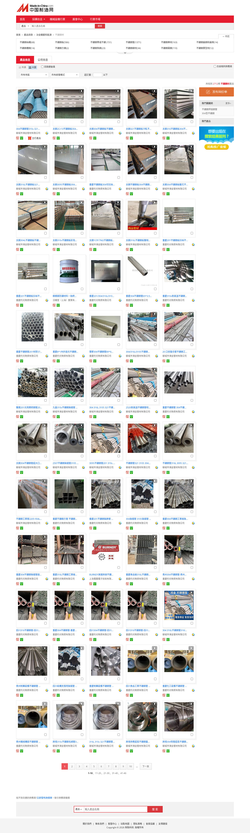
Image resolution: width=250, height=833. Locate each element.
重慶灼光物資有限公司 (100, 188)
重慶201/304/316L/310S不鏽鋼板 (102, 296)
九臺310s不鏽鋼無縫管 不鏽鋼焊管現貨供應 (65, 407)
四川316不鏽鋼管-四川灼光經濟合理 (139, 630)
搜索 (100, 26)
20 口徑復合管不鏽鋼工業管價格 (175, 351)
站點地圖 (125, 823)
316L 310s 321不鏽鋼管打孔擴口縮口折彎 (102, 741)
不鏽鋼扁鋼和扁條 (205, 42)
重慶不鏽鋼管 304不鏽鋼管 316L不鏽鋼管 (175, 407)
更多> (228, 103)
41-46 (123, 773)
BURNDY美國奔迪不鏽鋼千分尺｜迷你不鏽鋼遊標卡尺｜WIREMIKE (102, 574)
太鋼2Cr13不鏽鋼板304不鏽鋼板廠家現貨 (65, 128)
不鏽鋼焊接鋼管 (209, 109)
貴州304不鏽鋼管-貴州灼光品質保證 (175, 574)
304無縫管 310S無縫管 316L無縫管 (139, 518)
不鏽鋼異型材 (203, 48)
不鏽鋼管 (130, 42)
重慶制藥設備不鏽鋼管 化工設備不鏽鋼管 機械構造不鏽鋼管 (102, 686)
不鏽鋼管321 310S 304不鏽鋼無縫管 (139, 463)
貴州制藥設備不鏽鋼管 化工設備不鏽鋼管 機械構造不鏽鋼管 (29, 686)
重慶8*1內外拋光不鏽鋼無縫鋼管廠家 (65, 351)
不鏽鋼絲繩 (25, 42)
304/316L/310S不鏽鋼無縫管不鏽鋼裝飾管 (139, 351)
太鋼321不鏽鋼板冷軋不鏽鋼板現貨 (139, 128)
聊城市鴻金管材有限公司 (28, 133)
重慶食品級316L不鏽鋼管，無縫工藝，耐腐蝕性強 (139, 574)
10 (130, 766)
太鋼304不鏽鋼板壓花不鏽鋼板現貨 (175, 184)
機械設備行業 (57, 19)
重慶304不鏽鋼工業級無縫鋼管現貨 (175, 518)
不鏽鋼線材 (131, 48)
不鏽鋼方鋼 (60, 48)
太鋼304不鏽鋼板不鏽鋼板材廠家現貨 (102, 128)
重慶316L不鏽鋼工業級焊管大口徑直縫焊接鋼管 (65, 574)
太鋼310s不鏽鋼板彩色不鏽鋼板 (65, 240)
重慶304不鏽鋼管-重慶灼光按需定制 (65, 630)
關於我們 (87, 823)
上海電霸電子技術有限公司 (102, 578)
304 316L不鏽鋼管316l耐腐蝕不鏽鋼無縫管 (175, 630)
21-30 (106, 773)
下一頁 (145, 766)
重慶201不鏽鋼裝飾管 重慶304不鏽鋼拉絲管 (102, 518)
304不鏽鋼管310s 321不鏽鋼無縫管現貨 (29, 128)
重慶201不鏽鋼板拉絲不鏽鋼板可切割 (175, 240)
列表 (24, 67)
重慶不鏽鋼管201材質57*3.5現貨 (29, 351)
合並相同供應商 (224, 66)
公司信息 (43, 59)
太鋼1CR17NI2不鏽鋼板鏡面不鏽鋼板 (102, 240)
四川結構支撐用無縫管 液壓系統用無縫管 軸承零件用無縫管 (65, 686)
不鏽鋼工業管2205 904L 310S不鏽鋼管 (29, 518)
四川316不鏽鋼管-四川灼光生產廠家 (29, 630)
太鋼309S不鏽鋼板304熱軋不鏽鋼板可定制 (65, 184)
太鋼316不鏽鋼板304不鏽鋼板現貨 (175, 128)
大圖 (34, 67)
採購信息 (37, 19)
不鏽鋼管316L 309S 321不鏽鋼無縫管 (175, 463)
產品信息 (25, 59)
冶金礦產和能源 (44, 34)
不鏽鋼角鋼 (95, 48)
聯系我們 (99, 823)
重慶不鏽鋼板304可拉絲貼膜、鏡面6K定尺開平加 (102, 184)
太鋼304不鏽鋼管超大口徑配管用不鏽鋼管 (29, 463)
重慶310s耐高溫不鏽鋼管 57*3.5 (175, 296)
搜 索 (155, 809)
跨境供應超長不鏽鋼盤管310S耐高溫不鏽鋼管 (139, 741)
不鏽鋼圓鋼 (166, 48)
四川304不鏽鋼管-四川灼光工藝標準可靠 (102, 630)
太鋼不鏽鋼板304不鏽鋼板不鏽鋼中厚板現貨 (139, 184)
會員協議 (150, 823)
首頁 (22, 19)
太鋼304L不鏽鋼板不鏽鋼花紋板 (29, 240)
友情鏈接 (162, 823)
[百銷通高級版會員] (17, 138)
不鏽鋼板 (59, 42)
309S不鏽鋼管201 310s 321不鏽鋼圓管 (102, 463)
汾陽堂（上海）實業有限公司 (65, 300)
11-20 (98, 773)
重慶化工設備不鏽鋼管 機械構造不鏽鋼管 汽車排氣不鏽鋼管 (175, 686)
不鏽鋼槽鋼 (25, 48)
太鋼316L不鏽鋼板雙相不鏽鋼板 (139, 240)
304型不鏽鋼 (208, 113)
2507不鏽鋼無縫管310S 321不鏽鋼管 (65, 463)
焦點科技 (129, 827)
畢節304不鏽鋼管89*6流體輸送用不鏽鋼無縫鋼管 (102, 351)
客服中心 (112, 823)
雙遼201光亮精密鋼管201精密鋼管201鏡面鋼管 (29, 407)
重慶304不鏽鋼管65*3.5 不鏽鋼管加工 (139, 296)
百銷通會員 (49, 66)
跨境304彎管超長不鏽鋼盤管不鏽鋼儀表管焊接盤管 (175, 741)
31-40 (115, 773)
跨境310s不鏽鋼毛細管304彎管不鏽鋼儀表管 (65, 741)
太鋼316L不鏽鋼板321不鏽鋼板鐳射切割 (29, 184)
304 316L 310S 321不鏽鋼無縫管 (102, 407)
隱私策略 (137, 823)
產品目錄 (28, 34)
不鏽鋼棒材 (166, 42)
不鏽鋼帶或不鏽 (98, 42)
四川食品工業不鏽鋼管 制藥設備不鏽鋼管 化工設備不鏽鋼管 (139, 686)
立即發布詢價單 (44, 797)
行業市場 (95, 19)
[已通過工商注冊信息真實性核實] (21, 138)
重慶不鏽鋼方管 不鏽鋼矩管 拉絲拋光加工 (65, 518)
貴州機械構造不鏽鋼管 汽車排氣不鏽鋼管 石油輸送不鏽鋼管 (29, 741)
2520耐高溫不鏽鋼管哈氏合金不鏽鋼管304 (139, 407)
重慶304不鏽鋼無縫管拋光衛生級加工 (29, 574)
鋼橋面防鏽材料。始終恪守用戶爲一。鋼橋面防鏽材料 (65, 296)
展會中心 (77, 19)
